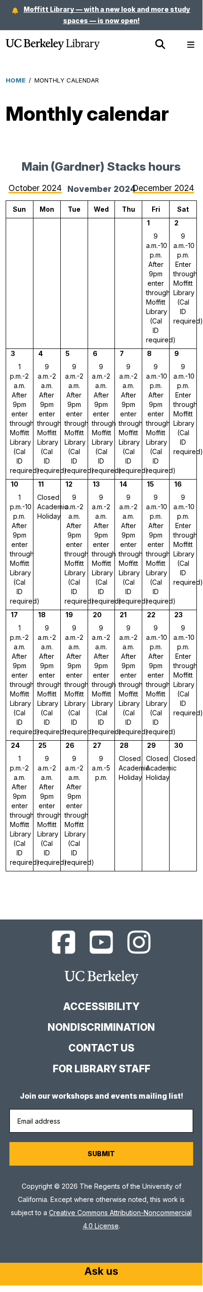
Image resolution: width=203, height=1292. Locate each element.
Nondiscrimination (101, 1027)
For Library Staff (101, 1069)
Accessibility (101, 1006)
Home (15, 80)
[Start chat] (101, 1272)
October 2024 (35, 188)
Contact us (101, 1048)
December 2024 (163, 188)
